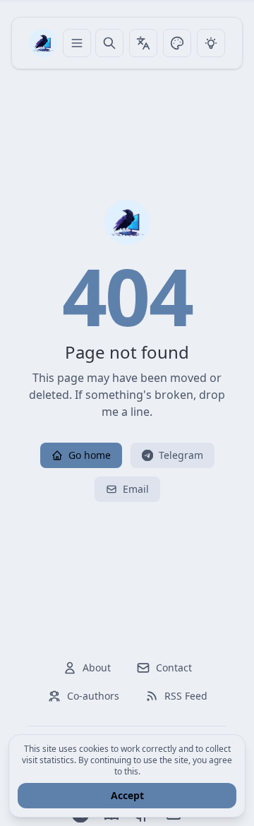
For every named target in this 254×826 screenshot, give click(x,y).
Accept (127, 795)
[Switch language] (143, 43)
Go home (89, 455)
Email (136, 489)
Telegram (181, 455)
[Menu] (77, 43)
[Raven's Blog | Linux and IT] (43, 43)
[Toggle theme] (177, 43)
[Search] (109, 43)
